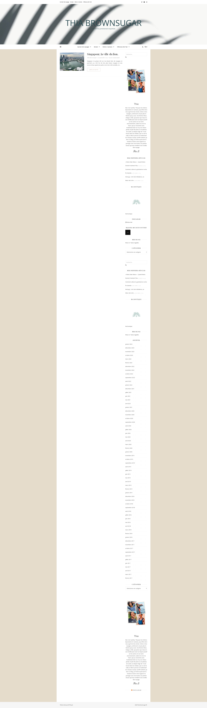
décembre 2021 (129, 388)
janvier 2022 (128, 385)
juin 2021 (127, 396)
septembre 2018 (130, 507)
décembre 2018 (129, 496)
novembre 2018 (129, 500)
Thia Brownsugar (103, 23)
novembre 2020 (129, 414)
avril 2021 (128, 403)
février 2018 (128, 533)
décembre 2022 (129, 366)
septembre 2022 (130, 377)
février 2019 (128, 489)
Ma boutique (128, 214)
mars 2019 (128, 485)
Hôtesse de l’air (87, 2)
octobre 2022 (129, 374)
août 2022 (128, 381)
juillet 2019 (128, 470)
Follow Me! (129, 222)
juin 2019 (127, 474)
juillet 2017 (128, 559)
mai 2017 (128, 567)
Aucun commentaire (114, 57)
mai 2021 (128, 400)
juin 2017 (127, 563)
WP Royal (70, 705)
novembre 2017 (129, 544)
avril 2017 (128, 570)
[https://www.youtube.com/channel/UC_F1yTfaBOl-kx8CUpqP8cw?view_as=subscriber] (127, 232)
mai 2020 (128, 437)
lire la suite (93, 69)
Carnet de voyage (64, 2)
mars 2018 (128, 530)
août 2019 (128, 466)
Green (72, 2)
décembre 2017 (129, 541)
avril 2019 (128, 481)
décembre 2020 (129, 411)
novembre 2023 (129, 351)
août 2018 (128, 511)
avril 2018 (128, 526)
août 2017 (128, 556)
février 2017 (128, 578)
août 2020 (128, 426)
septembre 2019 (130, 463)
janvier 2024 (128, 344)
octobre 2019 (129, 459)
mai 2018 (128, 522)
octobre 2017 (129, 548)
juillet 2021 (128, 392)
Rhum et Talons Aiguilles (132, 243)
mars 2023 (128, 359)
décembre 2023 (129, 348)
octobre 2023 (129, 355)
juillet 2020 (128, 429)
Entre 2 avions (78, 2)
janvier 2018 (128, 537)
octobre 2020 (129, 418)
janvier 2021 (128, 407)
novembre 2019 (129, 455)
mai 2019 (128, 478)
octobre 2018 (129, 504)
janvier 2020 (128, 452)
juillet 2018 (128, 515)
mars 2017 (128, 574)
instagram (137, 690)
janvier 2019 (128, 492)
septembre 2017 (130, 552)
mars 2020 (128, 444)
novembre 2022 (129, 370)
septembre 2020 (130, 422)
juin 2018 (127, 518)
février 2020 (128, 448)
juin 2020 (127, 433)
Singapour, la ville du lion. (102, 54)
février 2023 (128, 362)
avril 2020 (128, 440)
